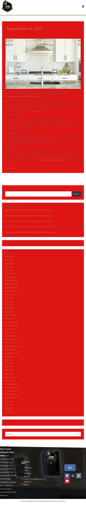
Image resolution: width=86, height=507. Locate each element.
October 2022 (10, 391)
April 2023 (9, 370)
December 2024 (11, 322)
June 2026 (9, 263)
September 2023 (11, 353)
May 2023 (8, 367)
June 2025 (9, 301)
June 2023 (9, 363)
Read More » (10, 168)
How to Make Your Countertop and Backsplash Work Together (29, 221)
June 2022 (9, 405)
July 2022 (8, 401)
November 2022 (11, 388)
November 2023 (11, 346)
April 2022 (9, 412)
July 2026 (8, 260)
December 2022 (11, 384)
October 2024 (10, 329)
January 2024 (10, 339)
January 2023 (10, 381)
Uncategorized (11, 96)
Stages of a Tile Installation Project (36, 93)
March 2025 (9, 312)
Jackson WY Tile (37, 111)
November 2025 (11, 288)
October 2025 (10, 291)
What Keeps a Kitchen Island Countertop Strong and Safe (27, 216)
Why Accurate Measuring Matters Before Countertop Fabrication (30, 232)
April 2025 (9, 308)
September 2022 (11, 395)
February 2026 (10, 277)
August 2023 (10, 357)
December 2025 (11, 284)
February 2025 (10, 315)
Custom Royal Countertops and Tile (53, 160)
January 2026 (10, 281)
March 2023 (9, 374)
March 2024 (9, 332)
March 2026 (9, 274)
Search (7, 190)
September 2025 (11, 294)
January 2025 (10, 319)
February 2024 (10, 336)
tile (23, 120)
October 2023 (10, 350)
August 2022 (9, 398)
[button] (83, 7)
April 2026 (9, 270)
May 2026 (8, 267)
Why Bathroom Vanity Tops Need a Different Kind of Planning (29, 210)
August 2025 (10, 298)
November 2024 (11, 325)
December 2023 (11, 343)
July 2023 (8, 360)
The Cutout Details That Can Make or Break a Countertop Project (30, 227)
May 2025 (8, 305)
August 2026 (10, 257)
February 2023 (10, 377)
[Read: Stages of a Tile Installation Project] (43, 64)
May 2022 (8, 408)
